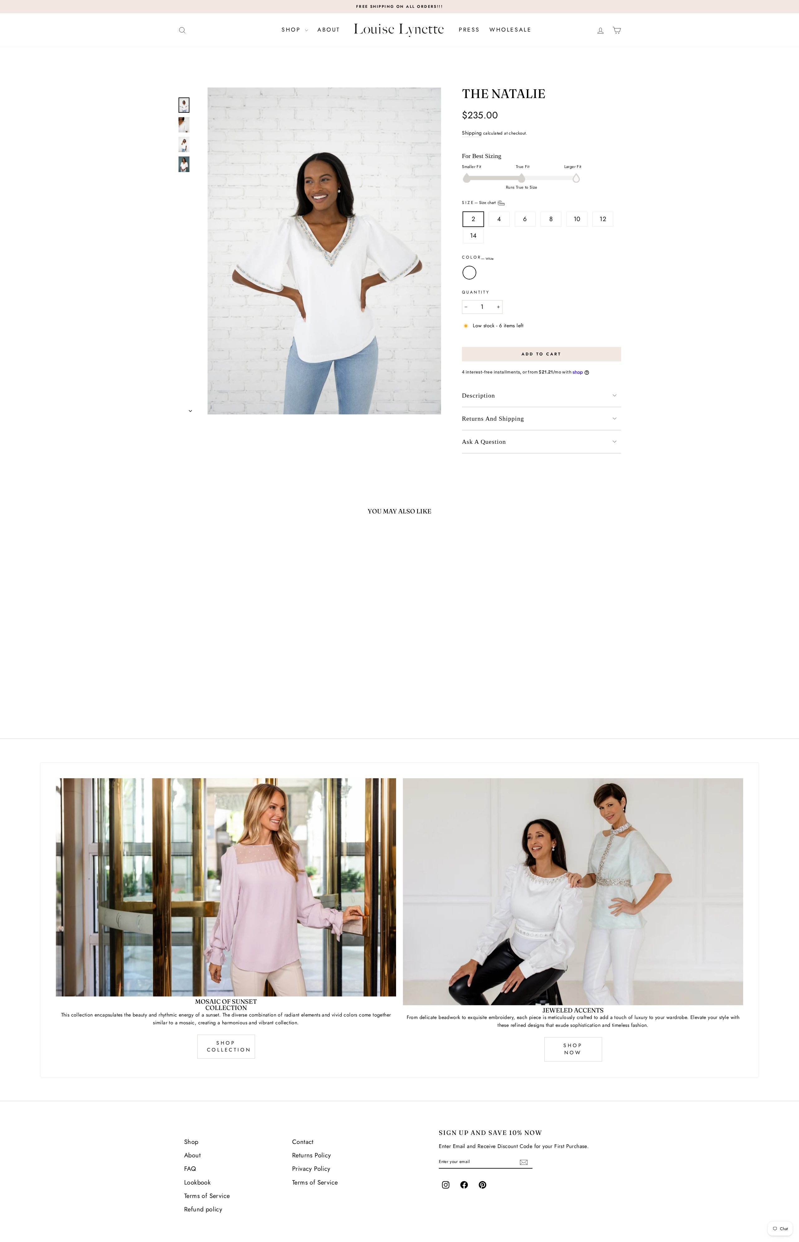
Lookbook (197, 1182)
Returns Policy (311, 1155)
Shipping (472, 132)
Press (469, 30)
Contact (303, 1141)
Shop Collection (229, 1046)
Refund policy (203, 1209)
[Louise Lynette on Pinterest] (482, 1185)
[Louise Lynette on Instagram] (446, 1185)
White (469, 272)
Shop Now (572, 1049)
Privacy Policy (311, 1168)
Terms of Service (207, 1195)
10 (577, 219)
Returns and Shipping (493, 418)
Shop (292, 30)
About (328, 30)
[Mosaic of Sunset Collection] (226, 887)
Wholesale (510, 30)
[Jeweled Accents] (573, 891)
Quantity (476, 292)
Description (478, 395)
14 (473, 235)
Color (477, 257)
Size (479, 203)
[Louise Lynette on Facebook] (464, 1185)
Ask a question (484, 441)
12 (603, 219)
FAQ (190, 1168)
